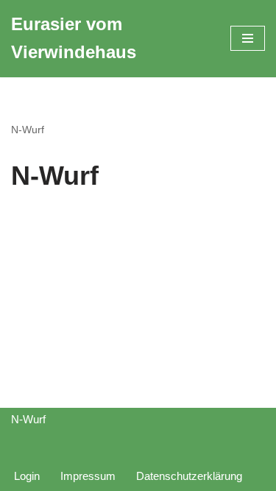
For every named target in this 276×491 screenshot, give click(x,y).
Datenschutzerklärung (189, 476)
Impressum (88, 476)
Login (27, 476)
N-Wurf (27, 129)
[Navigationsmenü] (247, 38)
